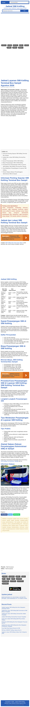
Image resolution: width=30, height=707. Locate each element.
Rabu (21, 45)
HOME (3, 2)
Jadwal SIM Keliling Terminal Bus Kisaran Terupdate (14, 616)
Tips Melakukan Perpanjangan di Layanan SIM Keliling (14, 169)
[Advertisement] (15, 29)
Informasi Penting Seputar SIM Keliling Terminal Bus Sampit (15, 154)
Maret (18, 576)
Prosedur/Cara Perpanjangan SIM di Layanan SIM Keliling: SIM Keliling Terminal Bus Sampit (14, 165)
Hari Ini (4, 45)
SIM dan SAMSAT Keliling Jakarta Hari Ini (11, 630)
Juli (13, 578)
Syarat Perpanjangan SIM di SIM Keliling (13, 160)
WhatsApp (16, 514)
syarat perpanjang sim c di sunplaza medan (17, 598)
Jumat (9, 47)
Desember (5, 583)
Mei (4, 578)
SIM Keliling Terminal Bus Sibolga (9, 461)
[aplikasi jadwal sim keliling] (15, 590)
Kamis (26, 45)
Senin (10, 45)
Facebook (4, 514)
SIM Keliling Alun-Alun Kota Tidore (14, 242)
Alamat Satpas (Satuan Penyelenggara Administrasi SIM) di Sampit (13, 172)
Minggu (20, 47)
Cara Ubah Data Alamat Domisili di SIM (11, 628)
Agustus (19, 578)
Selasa (15, 45)
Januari (5, 576)
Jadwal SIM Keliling (15, 6)
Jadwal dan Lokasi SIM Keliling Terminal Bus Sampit (14, 158)
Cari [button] (24, 10)
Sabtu (15, 47)
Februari (12, 576)
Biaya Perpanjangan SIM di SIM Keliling (13, 162)
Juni (8, 578)
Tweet (10, 514)
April (23, 576)
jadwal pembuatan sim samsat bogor (10, 597)
